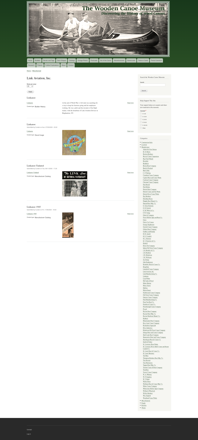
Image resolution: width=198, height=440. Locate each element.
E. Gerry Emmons (148, 206)
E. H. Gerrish (147, 208)
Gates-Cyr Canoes (148, 222)
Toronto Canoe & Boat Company (152, 367)
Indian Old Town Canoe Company (153, 248)
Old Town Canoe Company (151, 295)
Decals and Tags (48, 60)
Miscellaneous (146, 401)
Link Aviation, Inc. (148, 272)
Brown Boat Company (149, 166)
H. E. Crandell (147, 236)
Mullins (145, 288)
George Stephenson (148, 225)
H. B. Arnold (146, 234)
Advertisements (119, 60)
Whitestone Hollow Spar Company (153, 389)
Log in (29, 434)
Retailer (144, 405)
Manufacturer (36, 71)
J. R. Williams (147, 257)
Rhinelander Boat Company (151, 321)
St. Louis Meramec (148, 353)
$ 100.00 (144, 125)
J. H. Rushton (147, 253)
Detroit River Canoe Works (151, 194)
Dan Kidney (146, 187)
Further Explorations (52, 65)
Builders (37, 60)
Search (142, 82)
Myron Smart (147, 290)
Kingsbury (146, 267)
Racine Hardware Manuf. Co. (151, 316)
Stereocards (131, 60)
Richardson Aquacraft (149, 325)
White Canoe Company (150, 386)
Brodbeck (146, 163)
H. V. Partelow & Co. (149, 241)
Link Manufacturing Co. (150, 274)
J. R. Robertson (147, 255)
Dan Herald (146, 185)
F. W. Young (146, 213)
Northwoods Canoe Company (151, 293)
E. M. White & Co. (148, 210)
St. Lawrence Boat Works (150, 344)
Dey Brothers (147, 196)
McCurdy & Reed (148, 281)
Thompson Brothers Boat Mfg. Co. (153, 358)
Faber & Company (148, 215)
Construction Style (147, 142)
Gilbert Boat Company (149, 229)
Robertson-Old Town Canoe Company (154, 330)
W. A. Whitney (147, 374)
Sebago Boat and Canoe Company (153, 332)
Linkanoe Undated (35, 165)
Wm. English (147, 396)
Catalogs (72, 60)
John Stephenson (148, 262)
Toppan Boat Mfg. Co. (149, 365)
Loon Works (146, 279)
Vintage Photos (83, 60)
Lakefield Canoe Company (151, 269)
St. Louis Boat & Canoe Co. (151, 351)
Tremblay (146, 370)
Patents (40, 65)
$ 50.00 (144, 122)
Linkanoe (31, 97)
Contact (71, 65)
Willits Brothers (148, 393)
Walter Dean (146, 381)
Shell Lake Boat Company (151, 335)
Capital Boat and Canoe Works (152, 178)
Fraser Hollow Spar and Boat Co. (152, 217)
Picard (145, 309)
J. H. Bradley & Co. (149, 250)
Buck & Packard (148, 168)
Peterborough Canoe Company (152, 307)
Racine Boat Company (149, 311)
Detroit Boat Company (149, 189)
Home (30, 60)
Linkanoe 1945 (34, 206)
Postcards (94, 60)
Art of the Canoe (105, 60)
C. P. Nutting (147, 173)
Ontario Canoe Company (150, 297)
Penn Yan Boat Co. (148, 302)
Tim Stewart (146, 360)
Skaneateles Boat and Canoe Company (154, 337)
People (144, 403)
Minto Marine (147, 283)
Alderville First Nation (150, 149)
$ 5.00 (144, 114)
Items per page (31, 84)
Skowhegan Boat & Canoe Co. (152, 340)
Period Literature (156, 60)
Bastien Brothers (148, 154)
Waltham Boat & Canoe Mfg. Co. (153, 384)
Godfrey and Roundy (149, 232)
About (64, 65)
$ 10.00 (144, 116)
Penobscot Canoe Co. (149, 304)
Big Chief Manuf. (148, 159)
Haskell (145, 243)
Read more (130, 103)
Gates (144, 220)
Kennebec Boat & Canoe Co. (151, 264)
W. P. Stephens (147, 377)
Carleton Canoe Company (150, 180)
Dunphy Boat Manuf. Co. (150, 201)
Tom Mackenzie (148, 363)
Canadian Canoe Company (151, 175)
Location (144, 145)
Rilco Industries (147, 328)
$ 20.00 (144, 119)
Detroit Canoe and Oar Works (151, 192)
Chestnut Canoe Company (150, 182)
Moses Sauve (147, 286)
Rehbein (145, 318)
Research (31, 65)
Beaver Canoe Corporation (151, 156)
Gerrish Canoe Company (150, 227)
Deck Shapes (61, 60)
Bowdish (145, 161)
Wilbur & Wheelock (149, 391)
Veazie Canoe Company (150, 372)
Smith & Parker (147, 342)
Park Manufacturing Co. (150, 300)
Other (144, 128)
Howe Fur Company (149, 246)
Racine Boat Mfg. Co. (149, 314)
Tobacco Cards (143, 60)
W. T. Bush (146, 379)
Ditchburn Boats (148, 199)
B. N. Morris (146, 152)
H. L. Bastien (147, 239)
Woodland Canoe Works (150, 398)
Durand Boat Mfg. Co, (149, 203)
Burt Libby (146, 171)
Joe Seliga (146, 260)
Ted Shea (145, 356)
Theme (144, 408)
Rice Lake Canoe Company (151, 323)
